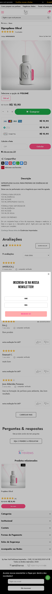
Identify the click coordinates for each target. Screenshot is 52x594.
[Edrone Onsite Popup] (26, 297)
